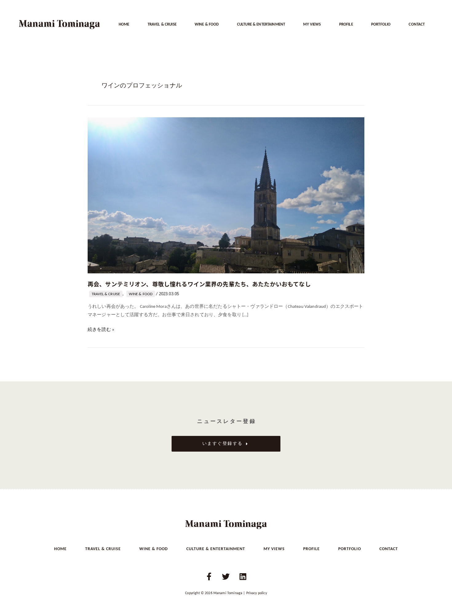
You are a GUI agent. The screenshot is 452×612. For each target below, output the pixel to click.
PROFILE (346, 24)
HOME (124, 24)
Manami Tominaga (227, 593)
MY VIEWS (312, 24)
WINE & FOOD (207, 24)
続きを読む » (101, 330)
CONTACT (417, 24)
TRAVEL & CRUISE (162, 24)
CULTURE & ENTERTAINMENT (261, 24)
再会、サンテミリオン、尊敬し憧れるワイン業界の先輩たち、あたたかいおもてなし (199, 284)
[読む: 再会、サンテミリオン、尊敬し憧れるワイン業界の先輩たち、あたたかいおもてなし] (226, 195)
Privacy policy (256, 593)
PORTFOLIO (381, 24)
